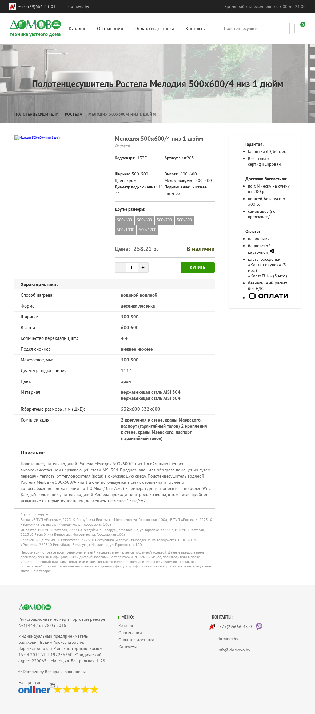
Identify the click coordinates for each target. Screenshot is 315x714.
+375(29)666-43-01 (37, 6)
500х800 (184, 220)
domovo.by (78, 6)
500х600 (124, 220)
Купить (197, 267)
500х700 (164, 220)
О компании (130, 632)
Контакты (127, 647)
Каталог (126, 625)
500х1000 (125, 229)
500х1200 (147, 229)
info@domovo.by (233, 650)
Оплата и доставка (136, 640)
